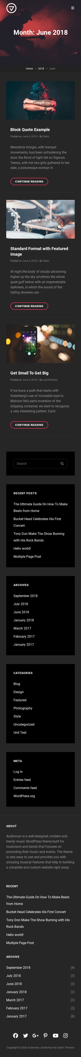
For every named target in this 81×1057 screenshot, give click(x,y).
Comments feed (25, 788)
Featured (20, 700)
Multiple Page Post (27, 557)
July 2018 (21, 604)
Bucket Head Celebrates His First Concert (36, 912)
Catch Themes (65, 1047)
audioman (33, 1047)
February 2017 (24, 636)
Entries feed (22, 780)
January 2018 (24, 620)
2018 (41, 68)
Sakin (46, 136)
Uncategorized (24, 724)
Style (17, 716)
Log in (18, 772)
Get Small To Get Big (29, 373)
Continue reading (31, 182)
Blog (17, 684)
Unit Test (20, 733)
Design (19, 692)
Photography (23, 708)
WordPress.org (24, 796)
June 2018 (21, 612)
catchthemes (50, 379)
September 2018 (26, 596)
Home (29, 68)
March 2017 (22, 628)
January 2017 (24, 645)
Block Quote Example (30, 129)
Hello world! (22, 548)
